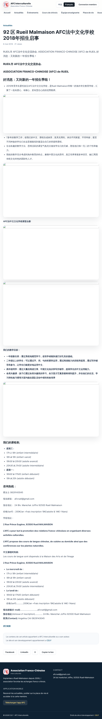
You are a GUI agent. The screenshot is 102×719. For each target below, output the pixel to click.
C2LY (49, 640)
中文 (60, 4)
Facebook (9, 652)
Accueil (7, 12)
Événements (32, 12)
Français (69, 4)
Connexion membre (88, 4)
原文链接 (7, 626)
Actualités (18, 12)
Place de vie (88, 12)
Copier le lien (48, 652)
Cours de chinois (50, 12)
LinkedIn (24, 652)
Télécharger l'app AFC (15, 702)
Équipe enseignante (70, 12)
